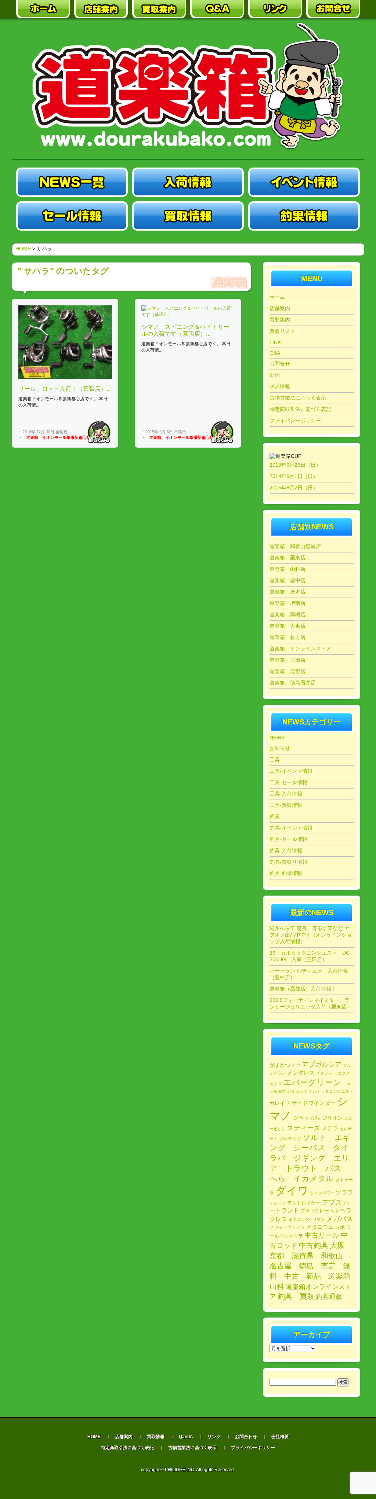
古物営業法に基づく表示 (298, 398)
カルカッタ (297, 1091)
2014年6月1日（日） (294, 476)
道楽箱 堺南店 (288, 603)
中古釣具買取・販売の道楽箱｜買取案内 (159, 9)
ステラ (330, 1128)
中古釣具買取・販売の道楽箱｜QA (217, 9)
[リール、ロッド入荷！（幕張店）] (65, 377)
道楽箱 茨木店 (288, 592)
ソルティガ (290, 1138)
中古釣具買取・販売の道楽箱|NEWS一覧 (72, 182)
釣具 (275, 816)
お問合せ (280, 364)
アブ (296, 1065)
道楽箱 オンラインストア (300, 648)
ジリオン (332, 1118)
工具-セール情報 (288, 782)
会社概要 (280, 1436)
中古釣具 (313, 1245)
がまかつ (280, 1065)
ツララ (344, 1192)
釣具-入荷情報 (286, 850)
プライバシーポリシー (295, 420)
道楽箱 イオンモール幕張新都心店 (58, 437)
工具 (275, 760)
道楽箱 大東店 (288, 626)
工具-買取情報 (286, 805)
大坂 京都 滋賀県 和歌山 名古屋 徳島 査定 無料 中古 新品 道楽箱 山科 (314, 1265)
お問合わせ (246, 1436)
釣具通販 (329, 1296)
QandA (186, 1436)
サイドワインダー (314, 1103)
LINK (275, 342)
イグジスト (326, 1073)
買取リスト (282, 331)
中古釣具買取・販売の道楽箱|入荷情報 (188, 182)
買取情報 (155, 1436)
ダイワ (291, 1191)
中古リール (321, 1235)
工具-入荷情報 (286, 794)
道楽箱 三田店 (288, 660)
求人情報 (280, 386)
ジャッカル (307, 1118)
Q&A (275, 353)
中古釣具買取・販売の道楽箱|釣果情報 (304, 216)
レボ (340, 1227)
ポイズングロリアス (307, 1219)
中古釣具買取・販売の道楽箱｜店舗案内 (101, 9)
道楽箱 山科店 (288, 569)
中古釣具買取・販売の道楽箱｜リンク (275, 9)
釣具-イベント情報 (291, 828)
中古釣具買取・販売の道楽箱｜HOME (43, 9)
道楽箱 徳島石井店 (293, 683)
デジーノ (278, 1203)
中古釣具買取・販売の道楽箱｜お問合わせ (333, 9)
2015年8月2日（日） (294, 488)
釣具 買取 (296, 1296)
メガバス (339, 1219)
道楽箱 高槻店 (288, 614)
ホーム (277, 297)
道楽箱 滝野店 (288, 671)
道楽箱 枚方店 (288, 637)
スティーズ (303, 1128)
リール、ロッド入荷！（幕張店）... (64, 389)
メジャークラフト (287, 1227)
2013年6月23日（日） (295, 465)
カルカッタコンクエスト (331, 1091)
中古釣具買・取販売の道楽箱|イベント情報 (304, 182)
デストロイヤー (304, 1203)
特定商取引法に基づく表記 (300, 409)
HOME (23, 248)
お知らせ (280, 748)
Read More (99, 432)
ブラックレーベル (319, 1210)
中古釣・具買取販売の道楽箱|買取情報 (188, 216)
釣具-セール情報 (288, 839)
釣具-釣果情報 (286, 873)
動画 (275, 375)
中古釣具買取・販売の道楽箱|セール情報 (72, 216)
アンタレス (301, 1072)
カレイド (280, 1103)
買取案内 (280, 320)
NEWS (277, 738)
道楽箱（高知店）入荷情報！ (303, 989)
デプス (332, 1202)
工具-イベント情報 (291, 771)
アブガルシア (321, 1064)
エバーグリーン (312, 1082)
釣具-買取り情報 (288, 862)
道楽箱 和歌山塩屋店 (295, 546)
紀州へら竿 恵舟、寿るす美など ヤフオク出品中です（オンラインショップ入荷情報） (311, 934)
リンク (214, 1436)
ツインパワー (322, 1193)
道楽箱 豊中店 (288, 580)
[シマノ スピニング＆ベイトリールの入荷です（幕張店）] (188, 314)
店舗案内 (280, 308)
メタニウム (320, 1227)
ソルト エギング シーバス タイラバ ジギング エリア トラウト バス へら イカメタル (310, 1158)
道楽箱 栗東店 (288, 558)
